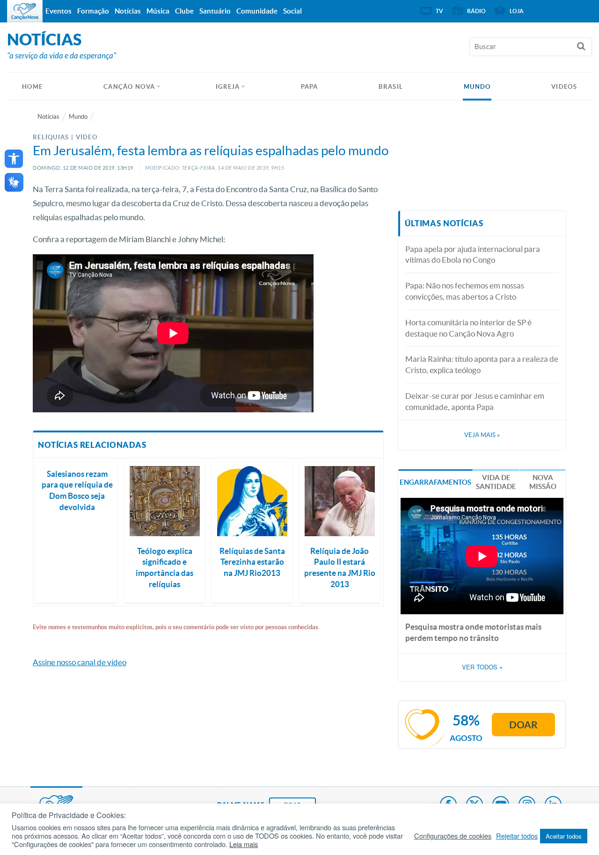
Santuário (215, 11)
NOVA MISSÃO (542, 482)
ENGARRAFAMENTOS (435, 482)
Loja (517, 11)
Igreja (228, 86)
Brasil (391, 86)
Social (292, 11)
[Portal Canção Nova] (25, 11)
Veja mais (482, 434)
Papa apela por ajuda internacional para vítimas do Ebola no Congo (472, 254)
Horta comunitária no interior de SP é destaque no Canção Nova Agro (468, 328)
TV (439, 11)
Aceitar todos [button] (564, 836)
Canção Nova (129, 86)
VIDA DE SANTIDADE (496, 482)
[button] (14, 159)
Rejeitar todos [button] (517, 836)
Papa (309, 86)
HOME (32, 86)
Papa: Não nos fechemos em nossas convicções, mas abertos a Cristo (464, 291)
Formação (93, 11)
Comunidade (257, 11)
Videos (564, 86)
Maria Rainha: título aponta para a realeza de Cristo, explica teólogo (481, 364)
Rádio (476, 11)
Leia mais (243, 844)
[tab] (435, 481)
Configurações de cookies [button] (452, 836)
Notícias (48, 116)
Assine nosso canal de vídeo (79, 662)
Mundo (477, 86)
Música (157, 11)
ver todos (482, 667)
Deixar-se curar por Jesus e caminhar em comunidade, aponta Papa (474, 401)
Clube (184, 11)
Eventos (58, 11)
